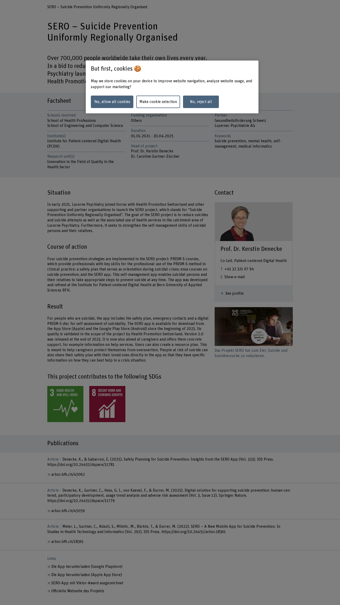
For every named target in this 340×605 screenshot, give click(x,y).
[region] (172, 87)
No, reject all (201, 102)
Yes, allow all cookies (112, 102)
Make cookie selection (158, 102)
